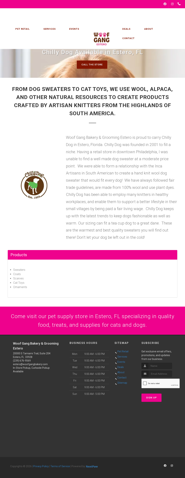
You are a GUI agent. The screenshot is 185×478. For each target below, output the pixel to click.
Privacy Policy (41, 466)
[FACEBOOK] (165, 4)
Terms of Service (60, 466)
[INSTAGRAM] (172, 4)
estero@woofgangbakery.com (30, 364)
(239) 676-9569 (22, 360)
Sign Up (151, 397)
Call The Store (92, 64)
